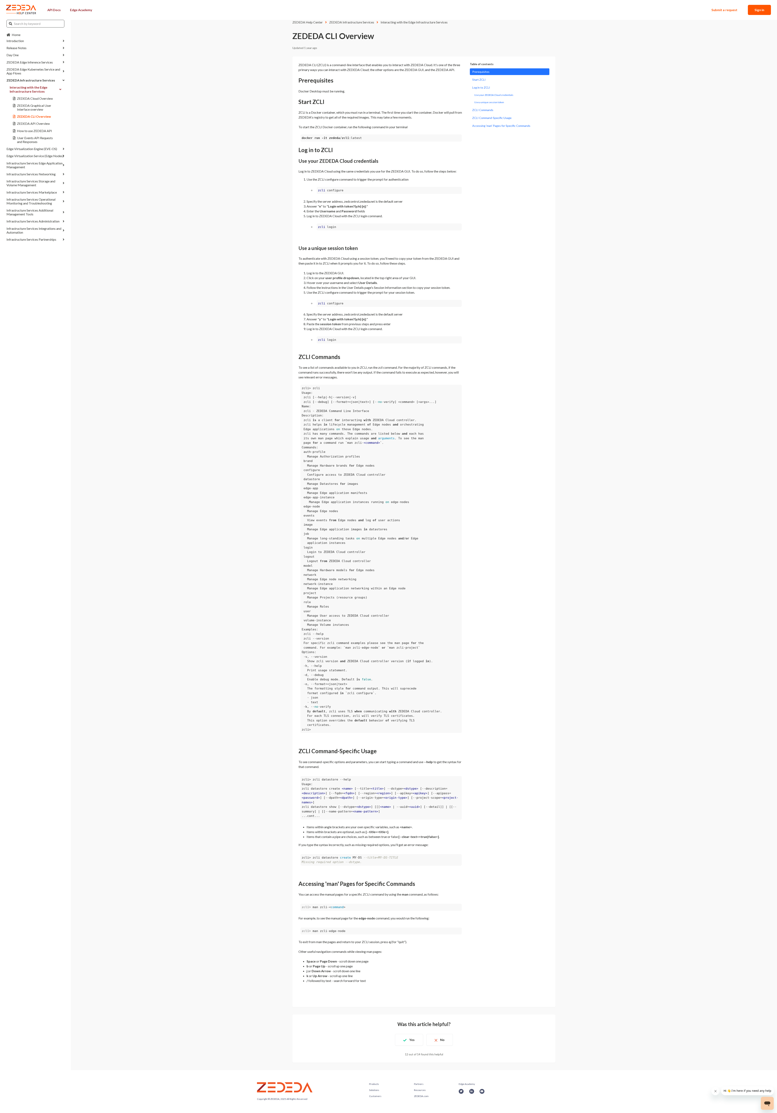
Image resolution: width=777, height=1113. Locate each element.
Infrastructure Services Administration (32, 221)
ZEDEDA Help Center (307, 22)
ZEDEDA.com (421, 1096)
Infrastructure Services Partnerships (31, 239)
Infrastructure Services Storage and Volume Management (30, 183)
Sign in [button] (759, 10)
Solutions (374, 1090)
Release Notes (16, 48)
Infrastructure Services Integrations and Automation (33, 230)
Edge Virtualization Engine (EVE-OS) (31, 149)
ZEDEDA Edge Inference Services (29, 62)
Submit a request (724, 10)
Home (16, 35)
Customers (375, 1096)
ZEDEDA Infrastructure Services (30, 80)
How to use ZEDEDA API (34, 131)
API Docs (54, 10)
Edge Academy (81, 10)
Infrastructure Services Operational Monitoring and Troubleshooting (30, 201)
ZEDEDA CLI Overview (34, 116)
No (442, 1040)
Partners (419, 1083)
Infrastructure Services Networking (31, 174)
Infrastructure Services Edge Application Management (34, 165)
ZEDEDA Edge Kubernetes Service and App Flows (33, 71)
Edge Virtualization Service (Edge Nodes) (35, 156)
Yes (412, 1040)
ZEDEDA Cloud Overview (35, 98)
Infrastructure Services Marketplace (31, 192)
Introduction (15, 41)
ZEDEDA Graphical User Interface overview (34, 107)
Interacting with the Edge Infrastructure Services (28, 89)
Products (374, 1083)
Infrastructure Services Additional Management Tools (29, 212)
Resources (420, 1090)
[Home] (21, 10)
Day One (12, 55)
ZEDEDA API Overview (33, 123)
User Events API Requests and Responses (35, 140)
